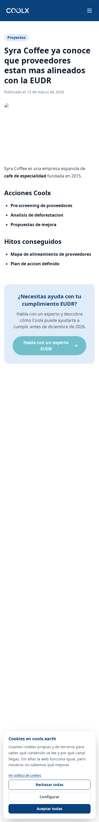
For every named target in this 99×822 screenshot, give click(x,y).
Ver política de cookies (24, 775)
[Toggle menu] (89, 10)
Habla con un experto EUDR (46, 346)
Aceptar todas (49, 808)
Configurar (49, 796)
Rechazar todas (49, 784)
